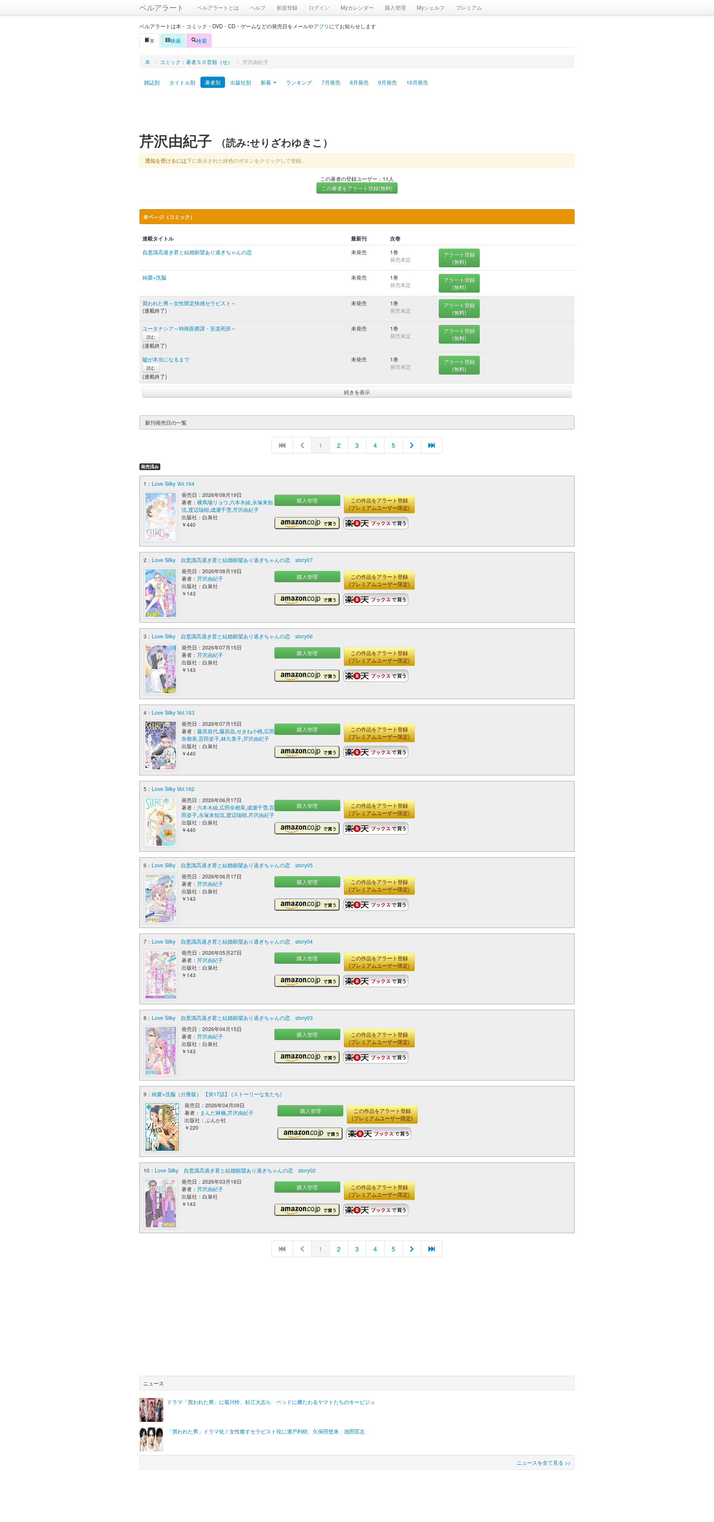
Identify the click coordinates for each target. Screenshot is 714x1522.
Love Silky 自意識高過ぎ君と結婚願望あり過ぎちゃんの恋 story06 (232, 636)
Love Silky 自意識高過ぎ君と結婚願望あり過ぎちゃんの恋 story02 (235, 1170)
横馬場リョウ (212, 502)
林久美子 (231, 738)
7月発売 (331, 82)
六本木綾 (240, 502)
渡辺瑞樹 (198, 509)
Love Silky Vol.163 (173, 712)
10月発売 (417, 82)
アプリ (321, 26)
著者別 (213, 82)
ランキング (299, 82)
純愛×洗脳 (154, 277)
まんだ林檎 (213, 1112)
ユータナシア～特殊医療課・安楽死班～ (189, 328)
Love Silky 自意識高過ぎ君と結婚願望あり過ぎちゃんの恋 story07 (232, 560)
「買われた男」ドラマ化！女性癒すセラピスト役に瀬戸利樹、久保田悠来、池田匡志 (266, 1431)
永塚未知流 (212, 815)
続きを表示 (357, 392)
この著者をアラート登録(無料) (357, 188)
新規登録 (287, 7)
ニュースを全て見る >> (544, 1462)
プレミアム (469, 7)
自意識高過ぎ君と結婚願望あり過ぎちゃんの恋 (197, 252)
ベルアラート (161, 7)
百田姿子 (209, 738)
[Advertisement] (357, 113)
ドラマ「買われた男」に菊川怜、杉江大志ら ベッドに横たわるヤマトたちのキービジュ (271, 1401)
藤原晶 (227, 731)
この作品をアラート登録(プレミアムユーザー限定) (379, 504)
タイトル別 (182, 82)
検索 (201, 40)
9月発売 (387, 82)
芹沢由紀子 (246, 509)
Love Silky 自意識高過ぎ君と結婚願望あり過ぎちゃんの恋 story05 (232, 865)
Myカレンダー (357, 7)
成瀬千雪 (220, 509)
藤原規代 (207, 731)
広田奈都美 (232, 807)
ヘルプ (258, 7)
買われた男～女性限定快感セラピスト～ (189, 303)
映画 (175, 40)
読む (151, 337)
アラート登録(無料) (459, 258)
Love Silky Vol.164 (173, 483)
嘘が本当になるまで (165, 359)
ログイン (319, 7)
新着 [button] (267, 82)
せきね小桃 (250, 731)
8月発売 (359, 82)
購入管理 (395, 7)
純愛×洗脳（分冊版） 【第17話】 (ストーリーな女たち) (217, 1094)
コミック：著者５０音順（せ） (196, 62)
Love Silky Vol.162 (173, 788)
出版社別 (240, 82)
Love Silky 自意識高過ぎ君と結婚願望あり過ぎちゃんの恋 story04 (232, 941)
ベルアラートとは (218, 7)
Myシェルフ (431, 7)
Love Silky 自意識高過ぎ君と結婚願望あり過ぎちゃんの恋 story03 (232, 1017)
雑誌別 (152, 82)
